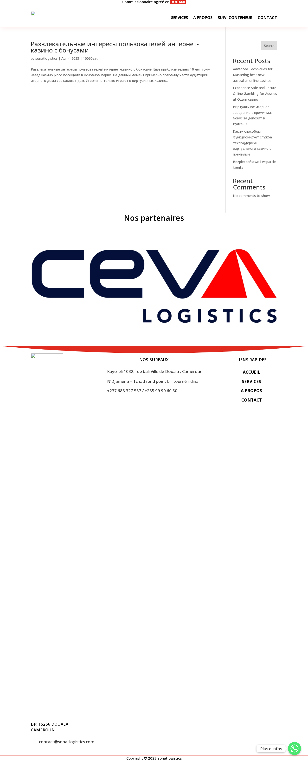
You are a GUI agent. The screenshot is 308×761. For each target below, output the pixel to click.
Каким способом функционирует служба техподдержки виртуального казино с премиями (252, 142)
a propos (251, 390)
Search (269, 45)
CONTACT (267, 17)
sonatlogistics (46, 58)
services (251, 381)
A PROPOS (202, 17)
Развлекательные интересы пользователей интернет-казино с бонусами (115, 46)
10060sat (90, 58)
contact (251, 400)
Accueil (251, 372)
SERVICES (179, 17)
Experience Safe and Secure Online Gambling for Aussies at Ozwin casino (255, 93)
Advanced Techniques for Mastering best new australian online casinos (252, 75)
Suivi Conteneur (235, 17)
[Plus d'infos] (294, 748)
